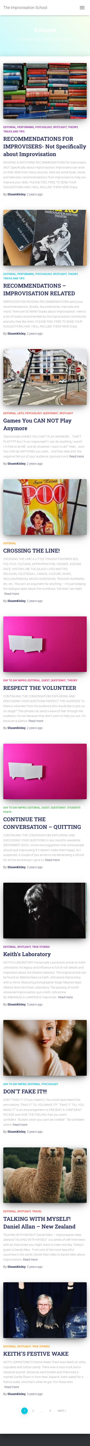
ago (35, 194)
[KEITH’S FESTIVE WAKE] (45, 1310)
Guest (45, 680)
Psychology (43, 127)
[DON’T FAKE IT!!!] (45, 1048)
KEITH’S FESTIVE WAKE (36, 1353)
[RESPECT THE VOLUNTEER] (45, 644)
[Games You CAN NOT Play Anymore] (45, 377)
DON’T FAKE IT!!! (25, 1091)
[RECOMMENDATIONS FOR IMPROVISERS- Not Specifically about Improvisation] (45, 91)
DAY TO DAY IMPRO (14, 680)
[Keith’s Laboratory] (45, 910)
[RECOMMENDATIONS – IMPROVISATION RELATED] (45, 238)
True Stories (41, 946)
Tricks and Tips (13, 131)
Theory (73, 127)
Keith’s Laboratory (27, 954)
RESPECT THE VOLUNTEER (39, 687)
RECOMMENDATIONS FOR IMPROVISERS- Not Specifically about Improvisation (44, 146)
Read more (76, 456)
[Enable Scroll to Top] (81, 1437)
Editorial (9, 127)
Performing (25, 127)
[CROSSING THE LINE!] (45, 507)
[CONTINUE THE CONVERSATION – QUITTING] (45, 771)
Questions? (50, 413)
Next (61, 1410)
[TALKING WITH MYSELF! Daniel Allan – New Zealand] (45, 1175)
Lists (20, 413)
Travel (37, 1211)
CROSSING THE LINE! (31, 550)
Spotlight (60, 127)
